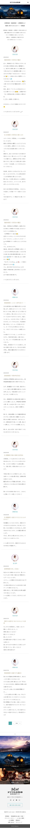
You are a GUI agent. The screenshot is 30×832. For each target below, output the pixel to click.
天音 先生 (15, 54)
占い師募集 (11, 820)
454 (17, 723)
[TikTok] (13, 800)
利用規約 (7, 816)
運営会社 (18, 820)
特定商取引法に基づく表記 (17, 816)
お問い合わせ (11, 822)
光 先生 (15, 563)
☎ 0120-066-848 (15, 805)
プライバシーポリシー (10, 818)
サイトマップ (19, 822)
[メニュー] (28, 2)
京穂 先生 (15, 297)
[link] (15, 48)
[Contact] (19, 800)
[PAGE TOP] (15, 734)
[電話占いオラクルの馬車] (15, 790)
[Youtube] (16, 800)
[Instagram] (10, 800)
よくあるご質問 (20, 818)
